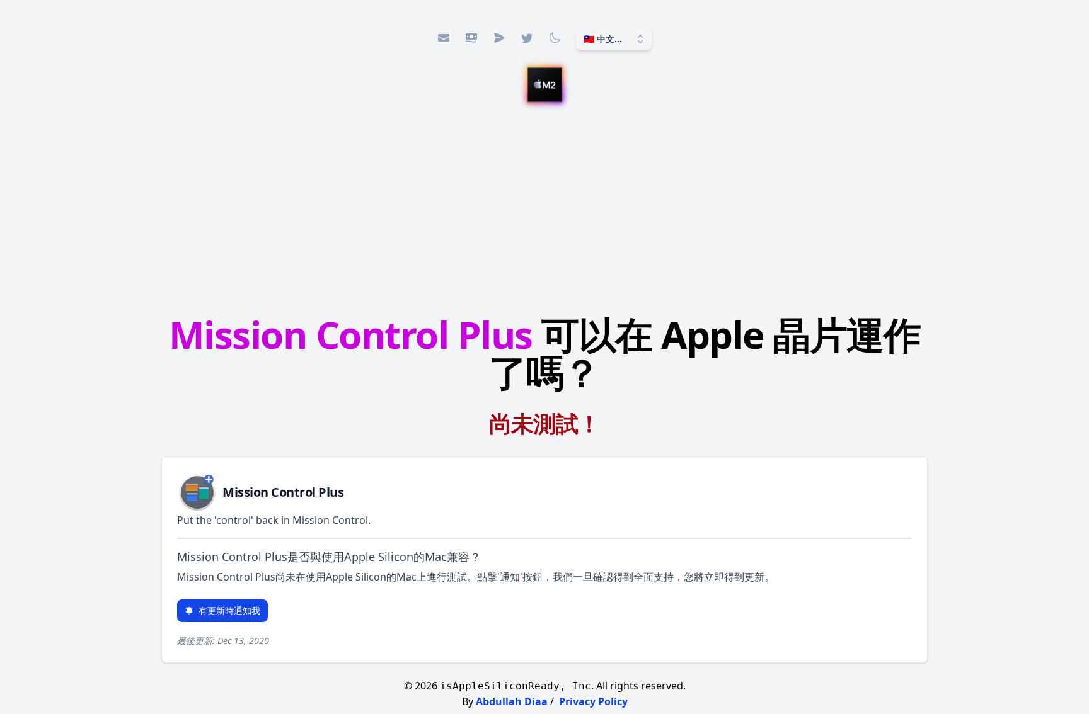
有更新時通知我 (229, 610)
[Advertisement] (544, 211)
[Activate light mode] (554, 37)
